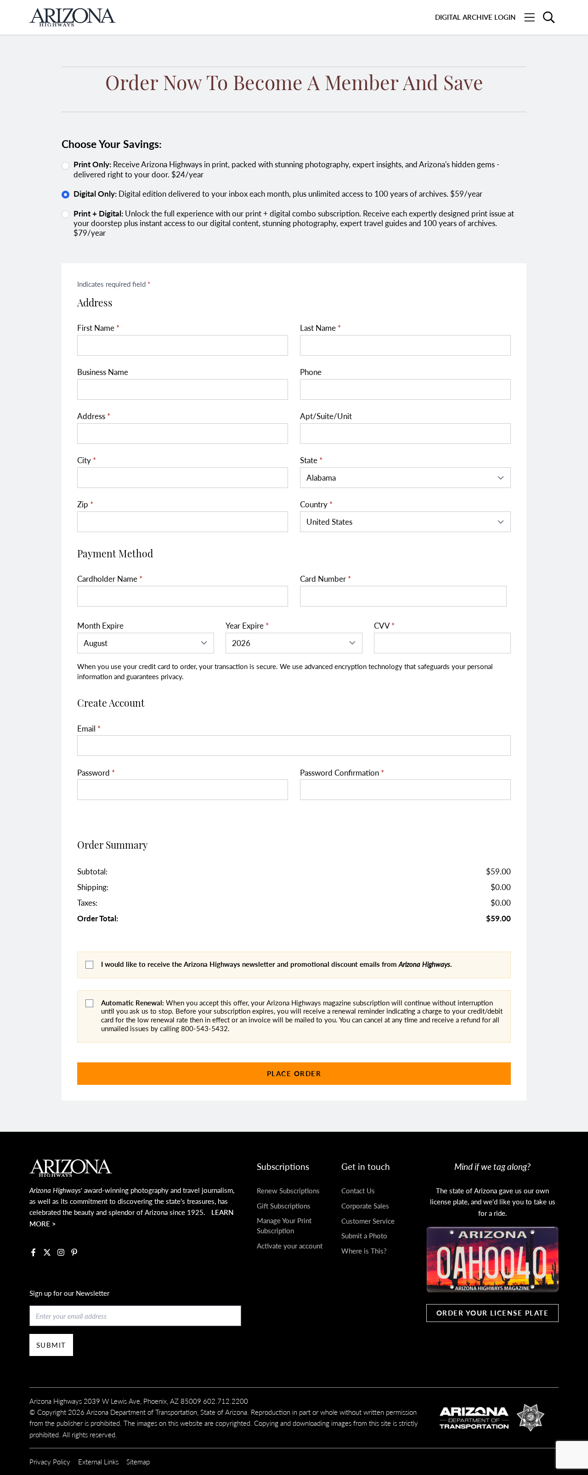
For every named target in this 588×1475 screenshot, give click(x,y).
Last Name (320, 328)
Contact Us (358, 1190)
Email (89, 728)
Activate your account (289, 1245)
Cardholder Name (109, 579)
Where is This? (364, 1250)
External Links (98, 1461)
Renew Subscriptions (288, 1190)
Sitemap (138, 1461)
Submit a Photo (364, 1235)
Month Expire (100, 625)
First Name (98, 328)
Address (93, 416)
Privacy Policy (49, 1461)
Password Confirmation (342, 772)
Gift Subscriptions (284, 1205)
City (86, 460)
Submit (51, 1345)
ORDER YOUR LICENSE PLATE (492, 1312)
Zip (85, 504)
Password (96, 772)
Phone (311, 372)
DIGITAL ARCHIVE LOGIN (475, 17)
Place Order (294, 1073)
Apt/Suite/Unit (326, 416)
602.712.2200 (225, 1401)
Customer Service (368, 1220)
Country (316, 504)
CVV (384, 625)
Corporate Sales (365, 1205)
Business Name (102, 372)
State (311, 460)
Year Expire (247, 625)
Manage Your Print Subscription (284, 1225)
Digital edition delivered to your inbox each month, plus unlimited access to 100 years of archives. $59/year (278, 194)
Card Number (325, 579)
